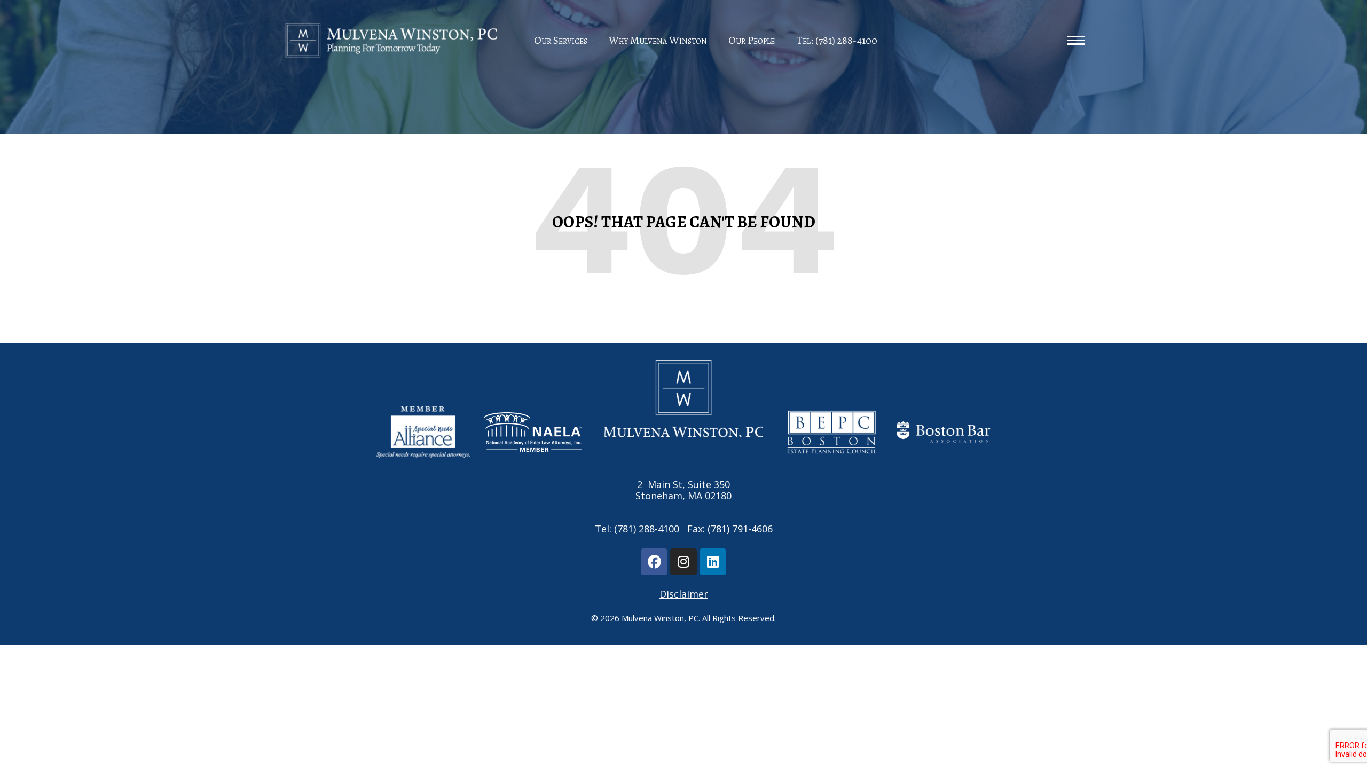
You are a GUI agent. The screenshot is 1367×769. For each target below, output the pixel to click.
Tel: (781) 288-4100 (836, 40)
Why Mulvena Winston (658, 40)
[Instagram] (683, 561)
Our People (751, 40)
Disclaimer (683, 593)
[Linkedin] (713, 561)
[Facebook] (654, 561)
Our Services (560, 40)
